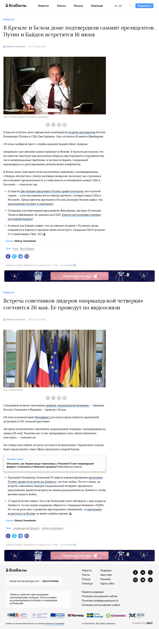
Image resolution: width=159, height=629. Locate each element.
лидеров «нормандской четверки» (67, 405)
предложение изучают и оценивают (30, 204)
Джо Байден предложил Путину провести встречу (52, 191)
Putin (16, 248)
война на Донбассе (52, 528)
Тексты (61, 6)
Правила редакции (93, 592)
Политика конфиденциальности (100, 600)
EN (120, 6)
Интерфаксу (42, 417)
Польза (78, 6)
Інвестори (106, 575)
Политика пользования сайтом (99, 596)
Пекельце (97, 6)
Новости (43, 6)
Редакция (105, 570)
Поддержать (144, 5)
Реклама (105, 579)
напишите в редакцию (54, 623)
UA (116, 6)
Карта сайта (107, 583)
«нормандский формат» (26, 528)
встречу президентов (82, 132)
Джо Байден (27, 248)
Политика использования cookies (101, 605)
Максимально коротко (50, 465)
